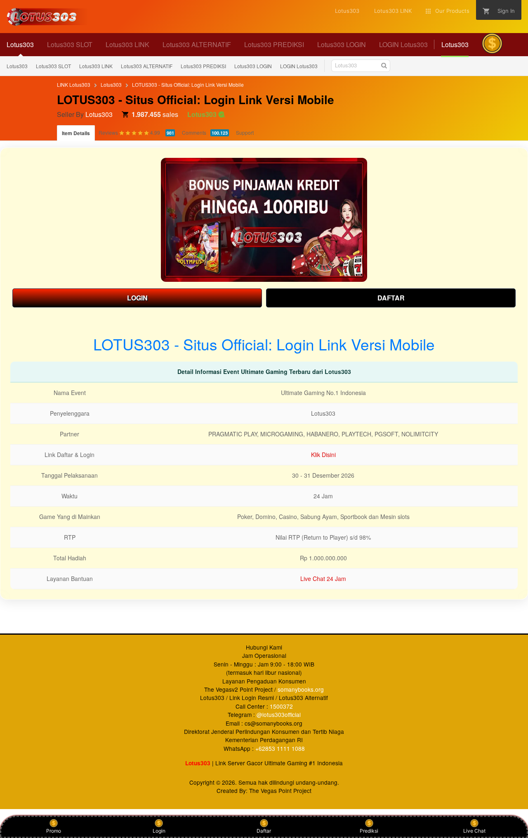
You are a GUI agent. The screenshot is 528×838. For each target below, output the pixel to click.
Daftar (264, 831)
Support (245, 132)
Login (159, 831)
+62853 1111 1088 (280, 748)
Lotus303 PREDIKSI (203, 65)
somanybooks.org (301, 689)
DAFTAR (391, 297)
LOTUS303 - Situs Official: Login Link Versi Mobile (188, 84)
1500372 (281, 706)
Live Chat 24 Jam (323, 578)
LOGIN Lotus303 (299, 65)
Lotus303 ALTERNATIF (146, 65)
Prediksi (369, 831)
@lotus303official (279, 714)
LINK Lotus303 (73, 84)
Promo (53, 831)
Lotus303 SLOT (53, 65)
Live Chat (474, 831)
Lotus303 (17, 65)
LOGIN (137, 297)
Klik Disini (323, 454)
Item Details (76, 133)
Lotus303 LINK (96, 65)
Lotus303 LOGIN (253, 65)
